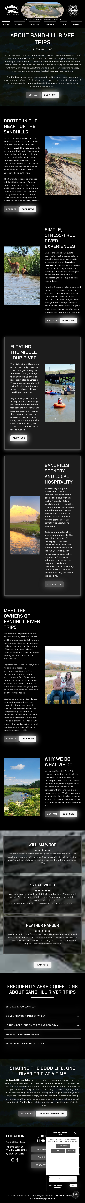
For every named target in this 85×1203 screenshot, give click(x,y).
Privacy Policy (37, 1198)
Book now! (50, 95)
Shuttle (52, 320)
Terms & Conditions (66, 1195)
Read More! (42, 965)
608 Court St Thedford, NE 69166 (16, 1148)
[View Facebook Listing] (17, 1161)
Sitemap (50, 1198)
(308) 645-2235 (16, 1154)
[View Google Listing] (13, 1161)
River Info (19, 438)
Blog (63, 24)
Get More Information (51, 1113)
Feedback (50, 24)
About (6, 24)
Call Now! (71, 1151)
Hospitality (54, 584)
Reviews (34, 24)
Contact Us (42, 1165)
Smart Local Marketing (57, 1186)
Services (19, 24)
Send (73, 1185)
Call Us (42, 1157)
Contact (76, 24)
